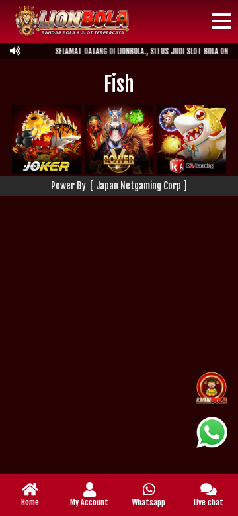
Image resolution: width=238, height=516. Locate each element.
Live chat (208, 502)
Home (30, 502)
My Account (89, 502)
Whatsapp (148, 502)
